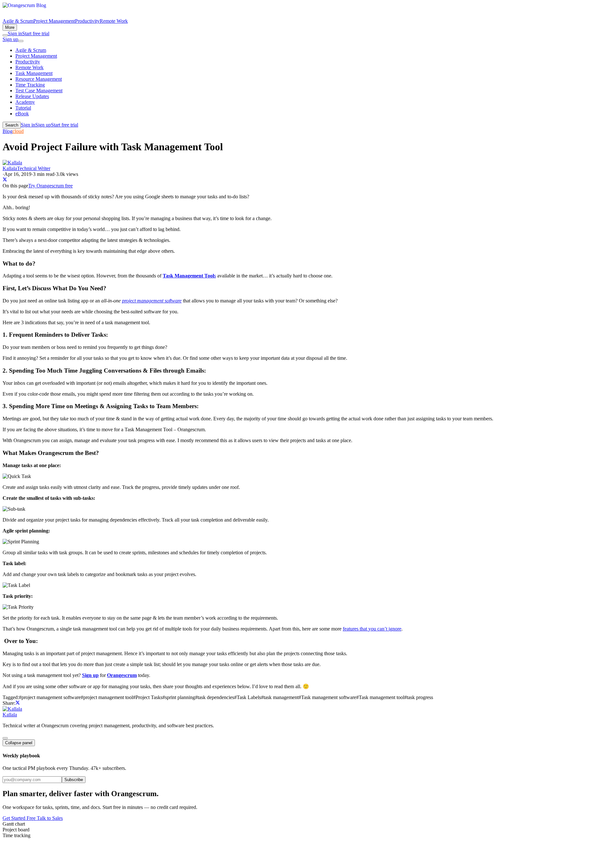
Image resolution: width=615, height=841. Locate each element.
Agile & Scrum (18, 21)
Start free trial (35, 33)
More (9, 27)
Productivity (87, 21)
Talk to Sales (50, 818)
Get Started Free (20, 818)
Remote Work (114, 21)
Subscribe (73, 779)
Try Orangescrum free (50, 185)
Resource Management (38, 79)
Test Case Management (38, 90)
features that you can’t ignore (372, 628)
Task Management (34, 73)
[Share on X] (5, 180)
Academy (25, 102)
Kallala (10, 714)
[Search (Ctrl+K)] (5, 35)
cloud (18, 131)
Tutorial (23, 108)
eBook (22, 113)
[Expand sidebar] (5, 738)
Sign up (10, 39)
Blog (7, 131)
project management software (152, 300)
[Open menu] (20, 41)
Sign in (15, 33)
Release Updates (32, 96)
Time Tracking (30, 84)
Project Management (54, 21)
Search (11, 125)
